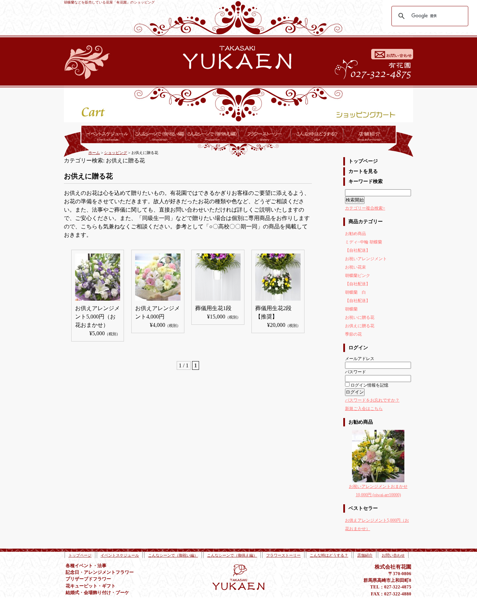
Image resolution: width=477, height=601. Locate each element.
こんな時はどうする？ (329, 555)
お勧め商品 (355, 233)
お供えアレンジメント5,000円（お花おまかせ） (97, 316)
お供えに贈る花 (359, 325)
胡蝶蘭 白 (355, 292)
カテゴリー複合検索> (365, 208)
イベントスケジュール (120, 555)
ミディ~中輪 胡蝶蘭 (363, 242)
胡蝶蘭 (351, 309)
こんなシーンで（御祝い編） (173, 555)
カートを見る (363, 171)
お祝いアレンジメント (366, 258)
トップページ (363, 161)
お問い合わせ (393, 555)
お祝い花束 (355, 267)
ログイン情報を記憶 (369, 385)
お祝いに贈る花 (359, 317)
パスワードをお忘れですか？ (372, 400)
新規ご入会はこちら (364, 408)
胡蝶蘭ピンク (357, 275)
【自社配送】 (357, 250)
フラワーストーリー (283, 555)
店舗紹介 (365, 555)
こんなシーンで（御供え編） (232, 555)
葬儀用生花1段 (213, 308)
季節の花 (353, 334)
